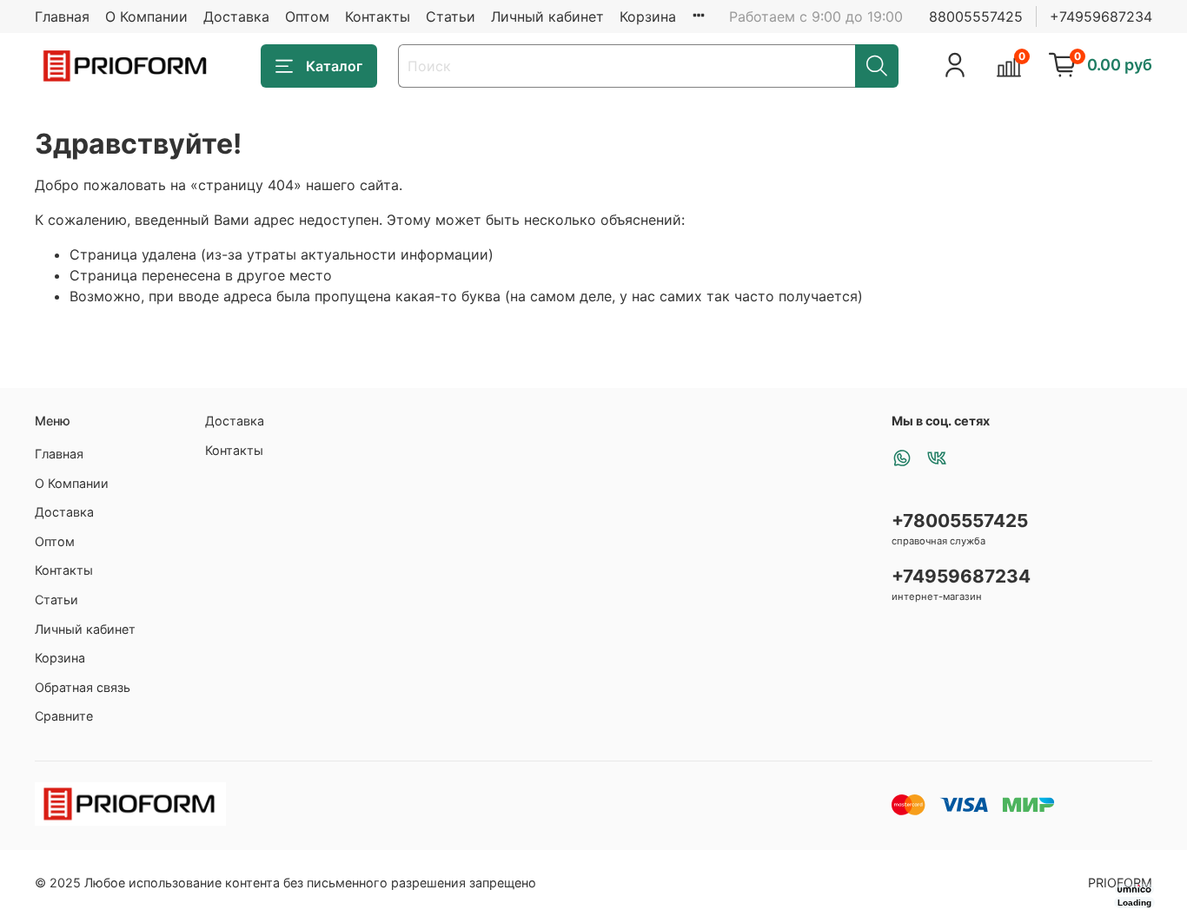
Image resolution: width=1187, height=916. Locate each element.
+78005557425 (960, 520)
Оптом (307, 16)
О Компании (146, 16)
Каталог (334, 66)
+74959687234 (1101, 16)
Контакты (377, 16)
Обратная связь (82, 687)
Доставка (236, 16)
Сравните (64, 715)
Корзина (648, 16)
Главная (62, 16)
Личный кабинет (547, 16)
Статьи (450, 16)
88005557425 (976, 16)
